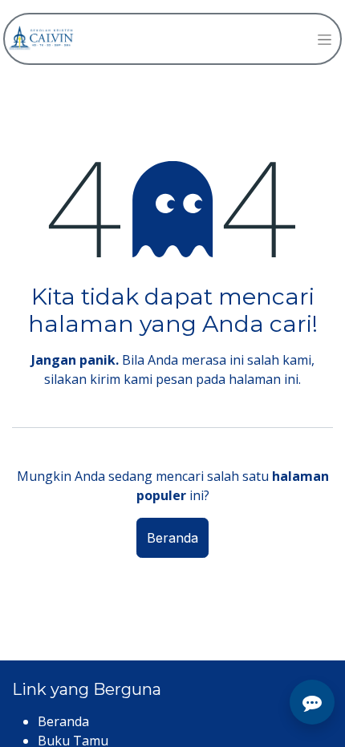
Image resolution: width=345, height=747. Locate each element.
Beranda (172, 538)
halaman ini (263, 379)
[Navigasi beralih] (324, 38)
